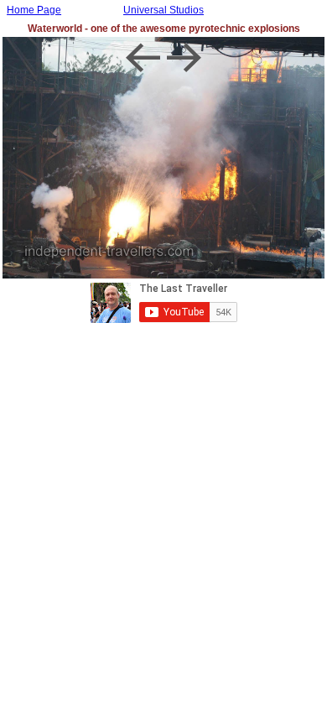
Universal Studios (163, 10)
